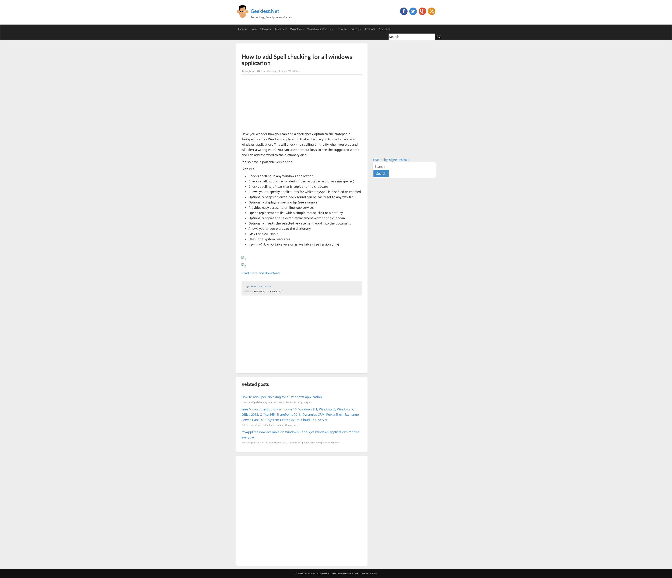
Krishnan (250, 71)
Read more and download (260, 273)
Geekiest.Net (265, 11)
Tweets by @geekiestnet (391, 160)
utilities (267, 286)
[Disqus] (301, 510)
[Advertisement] (282, 48)
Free (263, 71)
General (271, 71)
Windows (294, 71)
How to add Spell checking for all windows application (281, 397)
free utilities (257, 286)
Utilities (282, 71)
